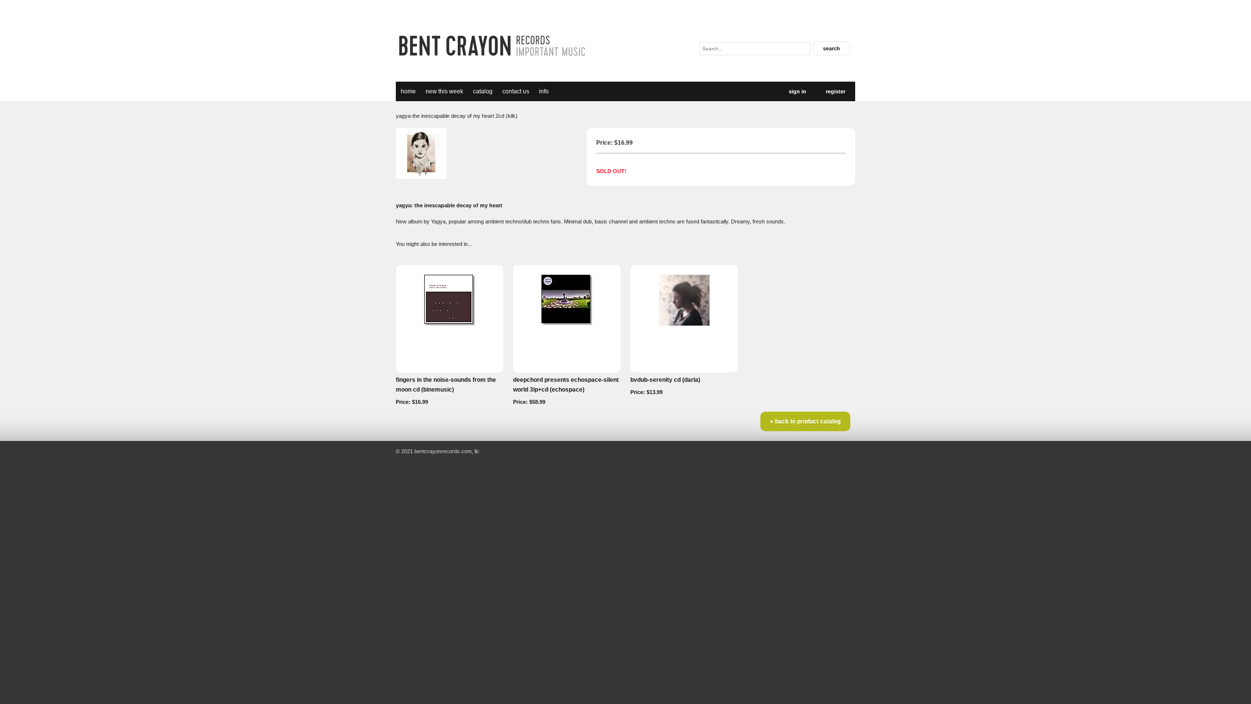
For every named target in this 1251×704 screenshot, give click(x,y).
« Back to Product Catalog (805, 421)
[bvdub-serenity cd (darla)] (684, 324)
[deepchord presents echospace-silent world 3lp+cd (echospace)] (566, 323)
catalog (483, 91)
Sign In (797, 91)
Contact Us (515, 91)
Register (835, 91)
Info (544, 91)
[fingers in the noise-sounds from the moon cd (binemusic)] (449, 324)
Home (408, 91)
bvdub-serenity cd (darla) (665, 379)
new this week (444, 91)
